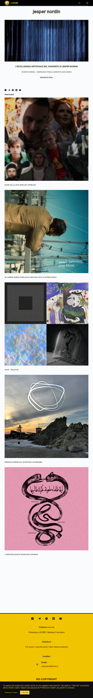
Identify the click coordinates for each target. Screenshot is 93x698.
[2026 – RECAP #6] (46, 324)
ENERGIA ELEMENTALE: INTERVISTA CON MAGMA (23, 462)
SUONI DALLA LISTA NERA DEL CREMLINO (20, 185)
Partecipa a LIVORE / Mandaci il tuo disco (47, 632)
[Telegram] (9, 90)
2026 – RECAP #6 (12, 370)
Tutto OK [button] (25, 692)
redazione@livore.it (49, 666)
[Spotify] (13, 90)
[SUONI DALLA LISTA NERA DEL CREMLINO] (46, 139)
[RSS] (16, 90)
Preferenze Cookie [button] (10, 692)
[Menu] (87, 3)
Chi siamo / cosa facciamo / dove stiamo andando (46, 647)
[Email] (20, 90)
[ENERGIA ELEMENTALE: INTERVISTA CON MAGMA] (46, 416)
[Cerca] (79, 3)
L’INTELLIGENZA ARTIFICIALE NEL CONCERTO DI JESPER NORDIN (46, 66)
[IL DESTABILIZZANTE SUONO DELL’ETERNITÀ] (46, 508)
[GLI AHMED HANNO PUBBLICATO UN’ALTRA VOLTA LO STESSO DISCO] (46, 231)
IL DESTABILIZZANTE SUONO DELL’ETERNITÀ (21, 554)
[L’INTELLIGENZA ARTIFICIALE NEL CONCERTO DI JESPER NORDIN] (46, 41)
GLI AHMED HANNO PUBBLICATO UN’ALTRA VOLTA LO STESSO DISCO (30, 277)
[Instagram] (5, 90)
